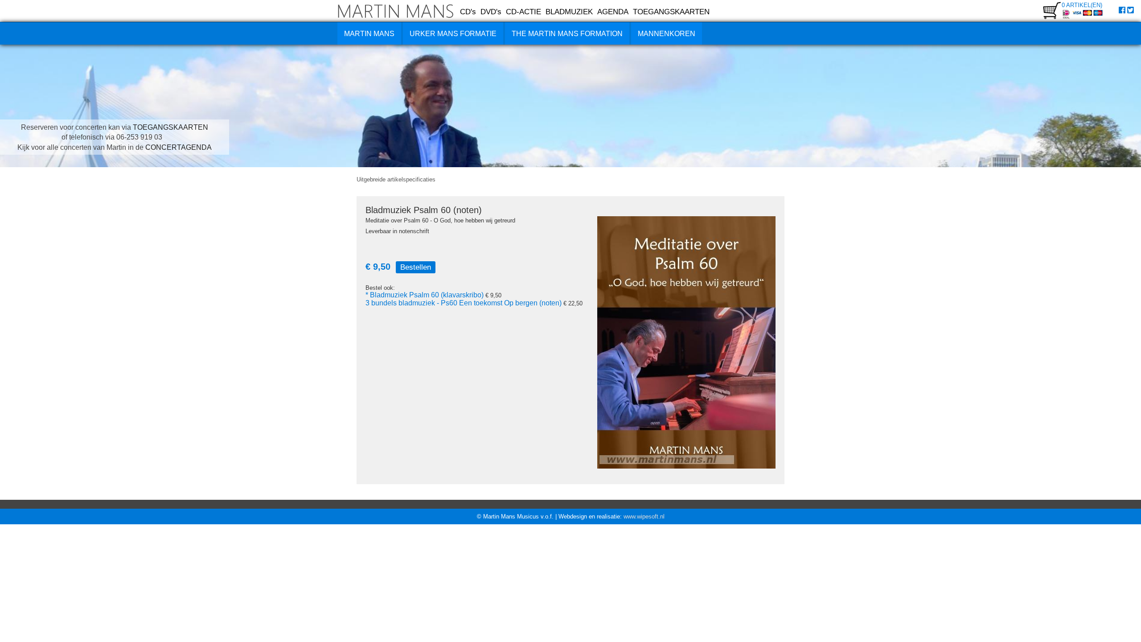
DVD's (490, 11)
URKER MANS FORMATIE (453, 33)
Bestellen (415, 267)
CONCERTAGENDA (178, 147)
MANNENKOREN (666, 33)
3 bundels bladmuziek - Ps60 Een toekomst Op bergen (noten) (463, 303)
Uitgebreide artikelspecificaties (396, 179)
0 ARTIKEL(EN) (1082, 5)
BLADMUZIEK (569, 11)
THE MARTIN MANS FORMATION (567, 33)
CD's (468, 11)
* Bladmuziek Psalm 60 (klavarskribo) (424, 295)
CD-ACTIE (523, 11)
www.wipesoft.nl (644, 516)
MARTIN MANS (369, 33)
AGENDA (612, 11)
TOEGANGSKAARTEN (671, 11)
